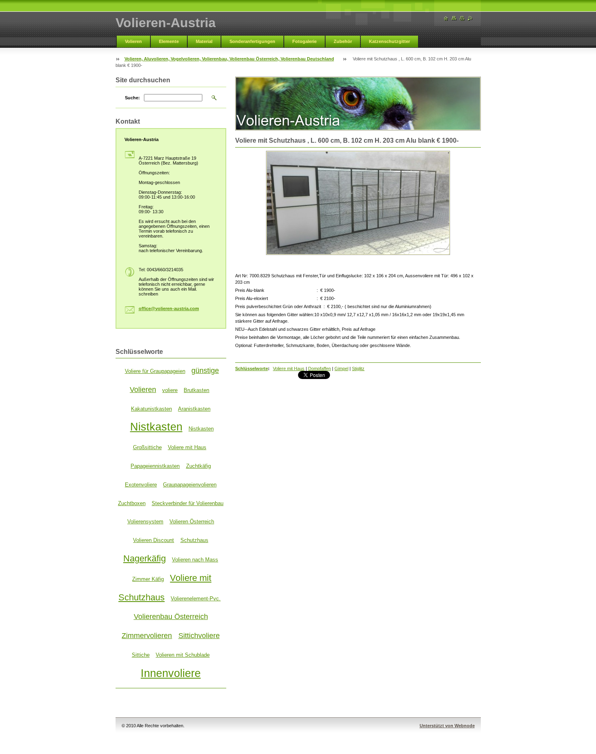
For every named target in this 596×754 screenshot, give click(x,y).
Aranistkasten (194, 409)
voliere (170, 390)
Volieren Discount (153, 540)
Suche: (132, 97)
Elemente (169, 41)
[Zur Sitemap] (454, 18)
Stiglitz (358, 368)
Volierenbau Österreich (171, 617)
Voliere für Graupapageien (155, 371)
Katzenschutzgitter (389, 41)
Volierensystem (145, 521)
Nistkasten (156, 427)
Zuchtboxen (132, 503)
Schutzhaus (194, 540)
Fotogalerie (304, 41)
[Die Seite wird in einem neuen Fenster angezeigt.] (358, 203)
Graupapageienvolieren (190, 485)
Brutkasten (196, 390)
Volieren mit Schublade (183, 655)
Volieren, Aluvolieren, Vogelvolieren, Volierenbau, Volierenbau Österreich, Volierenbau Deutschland (229, 58)
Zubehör (343, 41)
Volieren (133, 41)
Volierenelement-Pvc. (196, 598)
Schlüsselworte (251, 368)
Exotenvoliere (141, 485)
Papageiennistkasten (155, 466)
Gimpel (341, 368)
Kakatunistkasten (151, 409)
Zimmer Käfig (148, 579)
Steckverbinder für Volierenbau (187, 503)
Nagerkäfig (144, 558)
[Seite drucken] (462, 18)
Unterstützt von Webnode (447, 725)
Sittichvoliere (199, 636)
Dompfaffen (319, 368)
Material (204, 41)
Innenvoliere (171, 673)
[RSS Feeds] (470, 18)
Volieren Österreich (191, 521)
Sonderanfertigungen (252, 41)
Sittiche (141, 655)
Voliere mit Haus (288, 368)
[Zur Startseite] (446, 18)
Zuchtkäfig (198, 466)
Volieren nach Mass (195, 560)
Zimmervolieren (147, 636)
